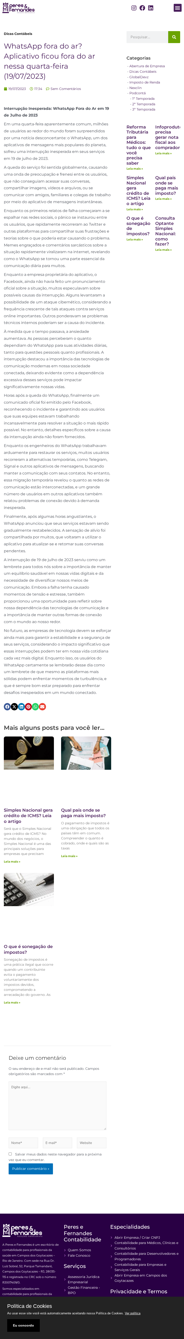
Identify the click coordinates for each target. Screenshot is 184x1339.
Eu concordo (23, 1325)
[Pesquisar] (174, 37)
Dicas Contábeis (18, 34)
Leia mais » (12, 861)
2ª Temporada (143, 104)
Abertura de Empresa (147, 66)
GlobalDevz (139, 77)
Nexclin (135, 88)
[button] (178, 8)
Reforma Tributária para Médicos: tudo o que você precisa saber (138, 145)
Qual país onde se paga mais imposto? (83, 813)
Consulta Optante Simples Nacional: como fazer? (165, 231)
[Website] (91, 1144)
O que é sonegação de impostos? (138, 226)
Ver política (132, 1313)
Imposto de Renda (144, 82)
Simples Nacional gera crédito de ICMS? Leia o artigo (28, 816)
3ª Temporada (143, 109)
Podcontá (137, 93)
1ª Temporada (143, 98)
